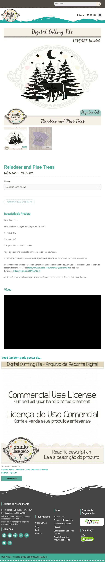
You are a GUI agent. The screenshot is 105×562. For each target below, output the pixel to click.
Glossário (58, 527)
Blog (37, 526)
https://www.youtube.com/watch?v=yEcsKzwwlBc (48, 268)
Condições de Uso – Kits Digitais (64, 532)
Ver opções (12, 478)
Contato (38, 533)
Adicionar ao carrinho (19, 202)
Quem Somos (41, 523)
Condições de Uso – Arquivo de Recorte (62, 538)
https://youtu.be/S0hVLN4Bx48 (26, 271)
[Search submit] (98, 4)
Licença (7, 181)
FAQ (37, 530)
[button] (100, 15)
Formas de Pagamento (63, 520)
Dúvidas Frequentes (62, 524)
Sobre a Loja (59, 516)
